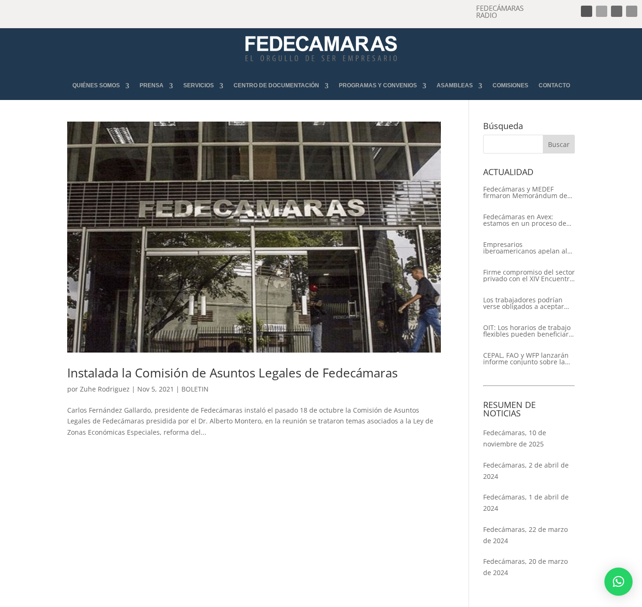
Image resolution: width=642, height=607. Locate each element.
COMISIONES (510, 86)
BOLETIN (195, 388)
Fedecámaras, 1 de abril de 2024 (526, 502)
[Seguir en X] (601, 11)
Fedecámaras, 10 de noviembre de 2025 (514, 438)
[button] (618, 582)
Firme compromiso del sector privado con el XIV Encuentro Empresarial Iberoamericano (529, 275)
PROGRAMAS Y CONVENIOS (378, 86)
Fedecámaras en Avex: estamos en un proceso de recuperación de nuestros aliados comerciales (524, 220)
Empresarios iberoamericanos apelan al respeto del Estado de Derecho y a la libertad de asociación (525, 247)
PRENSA (152, 86)
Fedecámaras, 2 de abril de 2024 (526, 471)
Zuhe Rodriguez (105, 388)
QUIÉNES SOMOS (96, 86)
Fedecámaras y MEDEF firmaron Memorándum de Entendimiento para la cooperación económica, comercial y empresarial (525, 192)
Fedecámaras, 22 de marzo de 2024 (525, 535)
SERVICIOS (198, 86)
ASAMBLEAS (455, 86)
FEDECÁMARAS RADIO (500, 11)
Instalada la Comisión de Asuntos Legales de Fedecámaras (232, 372)
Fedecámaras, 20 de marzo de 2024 (525, 567)
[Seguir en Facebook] (586, 11)
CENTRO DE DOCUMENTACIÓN (276, 86)
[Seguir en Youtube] (631, 11)
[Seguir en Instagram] (616, 11)
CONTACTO (554, 86)
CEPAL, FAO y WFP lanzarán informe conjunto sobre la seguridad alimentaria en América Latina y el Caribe (526, 358)
